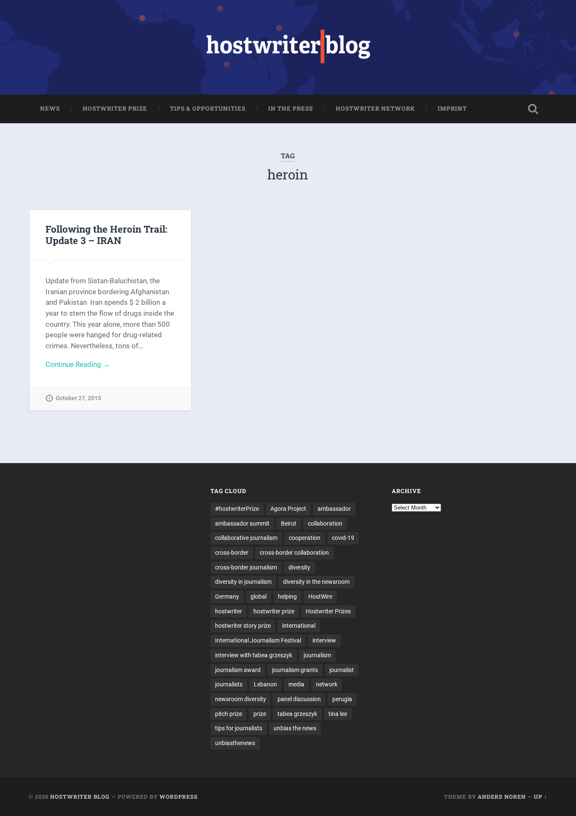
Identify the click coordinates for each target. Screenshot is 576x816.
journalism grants (295, 670)
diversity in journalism (243, 581)
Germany (227, 596)
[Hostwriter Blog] (288, 47)
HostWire (320, 596)
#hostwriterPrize (237, 508)
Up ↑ (540, 796)
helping (287, 596)
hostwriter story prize (243, 625)
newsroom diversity (240, 699)
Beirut (288, 523)
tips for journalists (238, 728)
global (258, 596)
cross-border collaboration (294, 552)
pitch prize (228, 713)
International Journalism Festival (258, 640)
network (326, 684)
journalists (228, 684)
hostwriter (228, 611)
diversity (299, 567)
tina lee (337, 713)
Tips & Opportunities (207, 108)
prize (259, 713)
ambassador (334, 508)
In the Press (290, 108)
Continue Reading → (78, 364)
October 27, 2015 (78, 398)
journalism (317, 655)
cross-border (231, 552)
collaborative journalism (246, 537)
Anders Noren (502, 796)
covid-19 (343, 537)
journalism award (238, 670)
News (50, 108)
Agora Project (288, 508)
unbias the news (295, 728)
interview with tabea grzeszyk (253, 655)
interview (324, 640)
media (296, 684)
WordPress (178, 796)
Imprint (452, 108)
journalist (341, 670)
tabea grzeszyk (297, 713)
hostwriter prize (273, 611)
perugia (342, 699)
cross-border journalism (246, 567)
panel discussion (299, 699)
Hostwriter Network (375, 108)
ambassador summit (242, 523)
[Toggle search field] (533, 109)
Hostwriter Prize (115, 108)
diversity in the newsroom (316, 581)
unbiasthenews (235, 743)
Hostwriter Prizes (328, 611)
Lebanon (265, 684)
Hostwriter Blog (80, 796)
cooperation (304, 537)
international (298, 625)
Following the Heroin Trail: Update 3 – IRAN (106, 234)
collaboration (325, 523)
